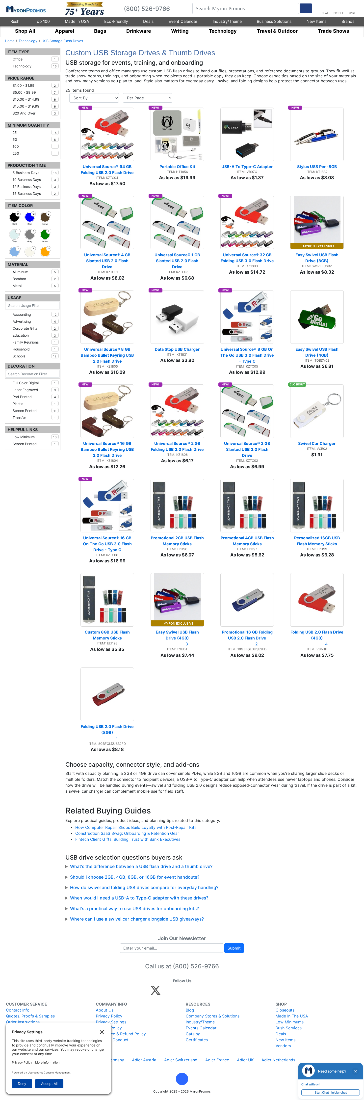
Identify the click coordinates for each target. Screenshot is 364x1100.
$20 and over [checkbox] (34, 113)
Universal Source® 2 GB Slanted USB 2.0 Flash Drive (247, 449)
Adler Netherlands (278, 1059)
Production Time (27, 165)
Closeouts (285, 1010)
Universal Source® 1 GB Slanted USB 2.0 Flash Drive (178, 260)
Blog (190, 1010)
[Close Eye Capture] (355, 1071)
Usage (14, 297)
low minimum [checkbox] (35, 437)
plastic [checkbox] (34, 404)
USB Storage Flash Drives (62, 41)
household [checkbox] (34, 349)
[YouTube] (210, 992)
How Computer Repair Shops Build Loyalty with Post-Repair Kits (135, 827)
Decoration (21, 366)
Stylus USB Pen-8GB (317, 166)
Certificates (197, 1039)
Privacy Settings (111, 1021)
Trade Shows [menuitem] (333, 31)
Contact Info (17, 1010)
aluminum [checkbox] (34, 272)
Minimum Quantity (28, 125)
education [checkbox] (34, 335)
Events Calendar (201, 1027)
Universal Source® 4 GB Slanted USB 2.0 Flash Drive (107, 260)
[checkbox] (14, 217)
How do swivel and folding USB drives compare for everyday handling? (144, 887)
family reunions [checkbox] (34, 342)
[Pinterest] (178, 992)
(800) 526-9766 (196, 966)
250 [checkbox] (34, 153)
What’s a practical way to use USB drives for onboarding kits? (134, 908)
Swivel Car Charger (317, 443)
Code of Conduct (112, 1039)
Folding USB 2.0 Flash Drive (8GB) (107, 729)
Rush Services (289, 1027)
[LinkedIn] (199, 992)
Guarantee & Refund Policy (121, 1033)
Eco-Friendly (116, 21)
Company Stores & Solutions (212, 1015)
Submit (234, 948)
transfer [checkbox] (34, 417)
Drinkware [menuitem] (138, 31)
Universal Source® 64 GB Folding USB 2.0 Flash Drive (107, 169)
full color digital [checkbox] (34, 383)
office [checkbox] (34, 59)
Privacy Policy (109, 1015)
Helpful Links (23, 429)
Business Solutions (274, 21)
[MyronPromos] (25, 8)
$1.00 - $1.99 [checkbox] (34, 85)
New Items (316, 21)
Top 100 (42, 21)
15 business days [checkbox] (34, 193)
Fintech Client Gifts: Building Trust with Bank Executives (127, 839)
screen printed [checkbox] (34, 410)
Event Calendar (183, 21)
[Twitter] (155, 992)
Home (9, 41)
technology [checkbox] (34, 66)
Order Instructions (23, 1021)
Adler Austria (144, 1059)
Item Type (18, 51)
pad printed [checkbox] (34, 397)
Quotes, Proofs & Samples (30, 1015)
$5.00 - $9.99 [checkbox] (34, 92)
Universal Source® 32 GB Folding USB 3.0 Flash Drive (247, 257)
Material (18, 264)
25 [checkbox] (34, 132)
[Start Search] (306, 8)
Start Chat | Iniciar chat (331, 1092)
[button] (182, 1079)
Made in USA (77, 21)
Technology (28, 41)
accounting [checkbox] (34, 314)
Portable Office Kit (177, 166)
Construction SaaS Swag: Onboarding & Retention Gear (127, 833)
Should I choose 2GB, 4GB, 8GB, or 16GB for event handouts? (134, 877)
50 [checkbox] (34, 139)
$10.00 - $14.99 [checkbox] (34, 99)
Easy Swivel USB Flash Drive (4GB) (317, 352)
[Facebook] (167, 992)
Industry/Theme (227, 21)
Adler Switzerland (180, 1059)
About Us (104, 1010)
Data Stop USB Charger (177, 349)
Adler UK (245, 1059)
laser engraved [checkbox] (34, 390)
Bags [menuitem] (100, 31)
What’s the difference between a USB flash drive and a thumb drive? (141, 866)
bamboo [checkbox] (34, 279)
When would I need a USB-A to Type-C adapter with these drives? (139, 897)
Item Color (20, 205)
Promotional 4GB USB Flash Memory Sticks (247, 540)
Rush (14, 21)
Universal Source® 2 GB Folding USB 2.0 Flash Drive (177, 446)
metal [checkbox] (34, 286)
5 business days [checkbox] (34, 173)
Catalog (193, 1033)
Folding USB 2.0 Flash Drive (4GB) (317, 635)
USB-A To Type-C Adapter (247, 166)
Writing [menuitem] (180, 31)
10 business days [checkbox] (34, 179)
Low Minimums (290, 1021)
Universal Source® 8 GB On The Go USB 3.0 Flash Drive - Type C (247, 355)
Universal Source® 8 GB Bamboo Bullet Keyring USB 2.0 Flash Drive (107, 355)
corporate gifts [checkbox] (34, 328)
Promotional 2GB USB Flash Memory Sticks (177, 540)
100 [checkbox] (34, 146)
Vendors (283, 1045)
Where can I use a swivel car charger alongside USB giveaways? (137, 919)
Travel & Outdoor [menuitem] (277, 31)
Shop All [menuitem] (25, 31)
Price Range (21, 78)
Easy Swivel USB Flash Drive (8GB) (317, 257)
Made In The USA (292, 1015)
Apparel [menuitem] (64, 31)
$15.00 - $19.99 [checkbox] (34, 106)
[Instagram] (188, 992)
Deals (148, 21)
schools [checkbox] (34, 356)
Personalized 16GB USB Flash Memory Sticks (317, 540)
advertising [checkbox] (34, 321)
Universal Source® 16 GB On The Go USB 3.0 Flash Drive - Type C (108, 543)
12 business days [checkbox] (34, 186)
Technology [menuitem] (223, 31)
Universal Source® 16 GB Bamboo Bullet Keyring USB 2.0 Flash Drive (107, 449)
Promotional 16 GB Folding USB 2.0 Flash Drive (248, 635)
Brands (347, 21)
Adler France (217, 1059)
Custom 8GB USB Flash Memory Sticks (108, 635)
